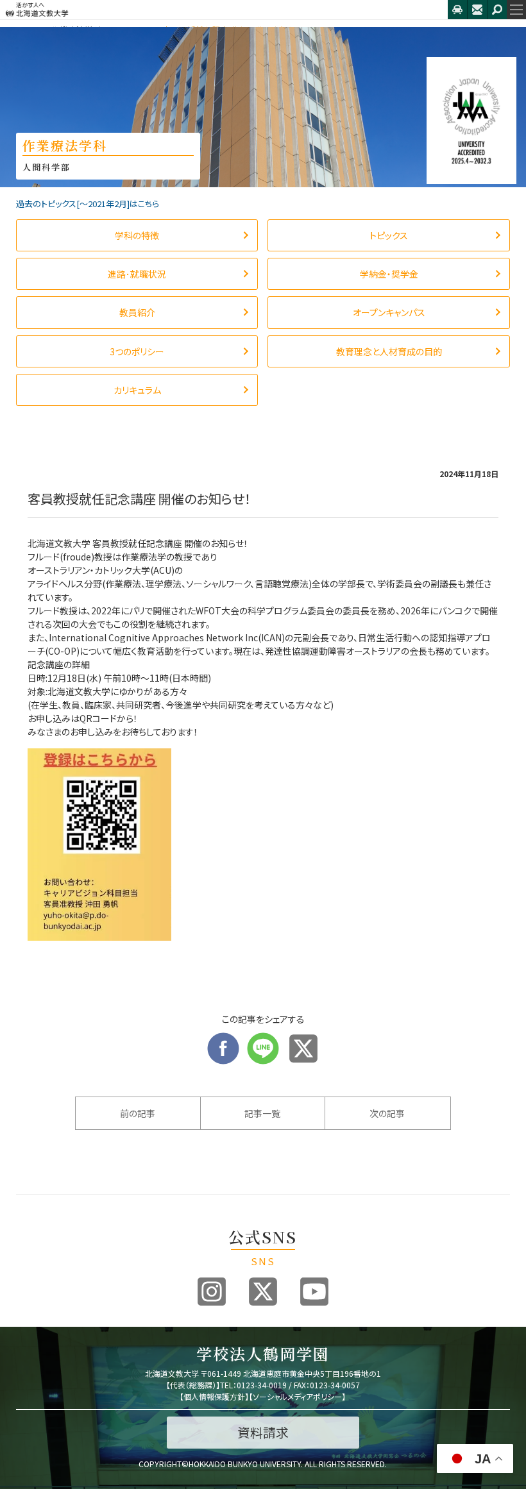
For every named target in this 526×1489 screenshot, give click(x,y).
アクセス (457, 9)
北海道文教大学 (224, 9)
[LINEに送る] (263, 1038)
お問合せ (477, 9)
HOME (27, 30)
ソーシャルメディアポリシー (297, 1396)
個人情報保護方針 (214, 1396)
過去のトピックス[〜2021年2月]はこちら (87, 204)
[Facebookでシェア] (223, 1038)
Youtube (314, 1291)
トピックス (131, 30)
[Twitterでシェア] (303, 1038)
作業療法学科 (76, 30)
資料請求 (263, 1432)
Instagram (212, 1291)
